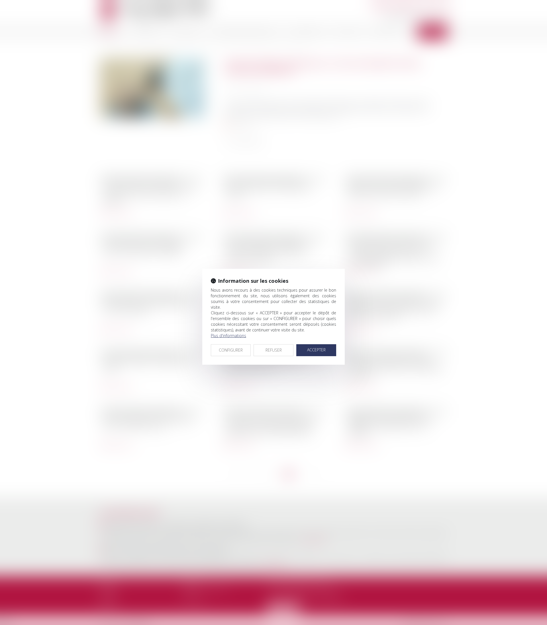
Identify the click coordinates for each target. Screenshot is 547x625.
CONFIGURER (231, 350)
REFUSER (274, 350)
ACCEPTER (316, 349)
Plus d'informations (228, 335)
